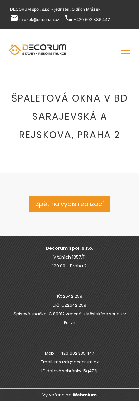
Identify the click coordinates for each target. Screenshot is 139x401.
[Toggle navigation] (125, 49)
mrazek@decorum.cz (39, 19)
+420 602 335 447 (92, 19)
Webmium (85, 395)
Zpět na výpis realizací (70, 204)
